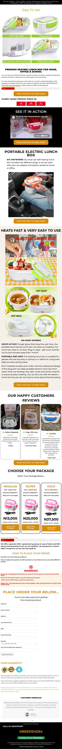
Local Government (6, 622)
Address (3, 616)
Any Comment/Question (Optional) (11, 647)
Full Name (4, 604)
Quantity (3, 641)
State (2, 628)
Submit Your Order (7, 654)
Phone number (5, 610)
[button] (2, 709)
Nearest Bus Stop (6, 635)
